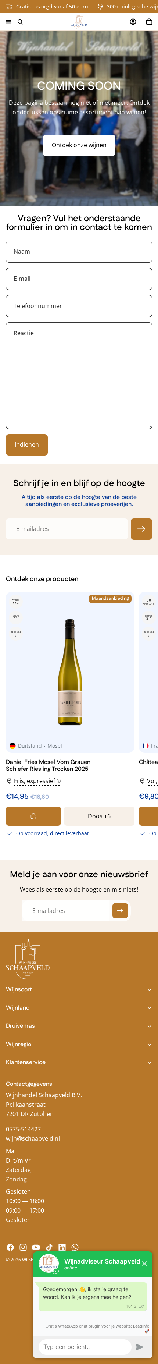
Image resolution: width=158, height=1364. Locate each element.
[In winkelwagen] (33, 816)
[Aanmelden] (141, 529)
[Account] (133, 22)
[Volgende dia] (144, 716)
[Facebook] (10, 1247)
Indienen (27, 444)
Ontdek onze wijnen (79, 145)
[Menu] (8, 21)
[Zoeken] (20, 22)
